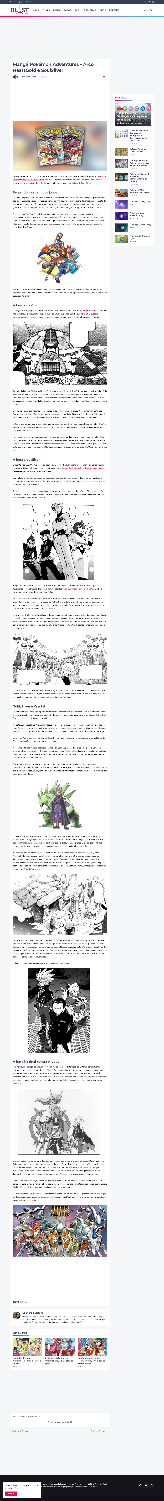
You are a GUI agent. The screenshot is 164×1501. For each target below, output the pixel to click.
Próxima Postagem (99, 1431)
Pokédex (114, 10)
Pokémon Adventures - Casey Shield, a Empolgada (59, 1359)
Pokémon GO (89, 10)
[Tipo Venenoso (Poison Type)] (121, 216)
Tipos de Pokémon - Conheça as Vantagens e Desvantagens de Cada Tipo (139, 135)
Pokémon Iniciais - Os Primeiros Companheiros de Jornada (140, 177)
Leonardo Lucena (33, 1312)
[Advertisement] (82, 38)
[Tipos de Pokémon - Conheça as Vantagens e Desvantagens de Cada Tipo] (121, 133)
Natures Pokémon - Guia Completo (139, 150)
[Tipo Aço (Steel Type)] (121, 227)
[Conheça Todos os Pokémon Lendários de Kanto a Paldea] (121, 163)
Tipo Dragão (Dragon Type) (140, 237)
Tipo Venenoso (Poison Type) (137, 214)
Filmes (46, 10)
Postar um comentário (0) (60, 1422)
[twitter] (149, 2)
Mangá (57, 10)
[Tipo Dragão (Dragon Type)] (121, 239)
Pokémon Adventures (33, 179)
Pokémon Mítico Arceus (84, 310)
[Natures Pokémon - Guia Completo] (121, 152)
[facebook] (145, 2)
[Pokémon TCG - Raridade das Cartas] (121, 193)
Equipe (21, 2)
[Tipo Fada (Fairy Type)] (121, 204)
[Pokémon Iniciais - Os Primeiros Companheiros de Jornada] (121, 177)
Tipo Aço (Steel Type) (140, 224)
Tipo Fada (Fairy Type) (140, 201)
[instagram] (153, 2)
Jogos (67, 10)
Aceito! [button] (11, 1494)
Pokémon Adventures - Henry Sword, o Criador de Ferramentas (91, 1361)
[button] (145, 10)
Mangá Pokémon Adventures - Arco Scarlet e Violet (27, 1361)
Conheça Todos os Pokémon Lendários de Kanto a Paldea (139, 163)
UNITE (103, 10)
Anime (36, 10)
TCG (77, 10)
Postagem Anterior (20, 1431)
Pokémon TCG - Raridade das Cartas (139, 191)
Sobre (28, 2)
